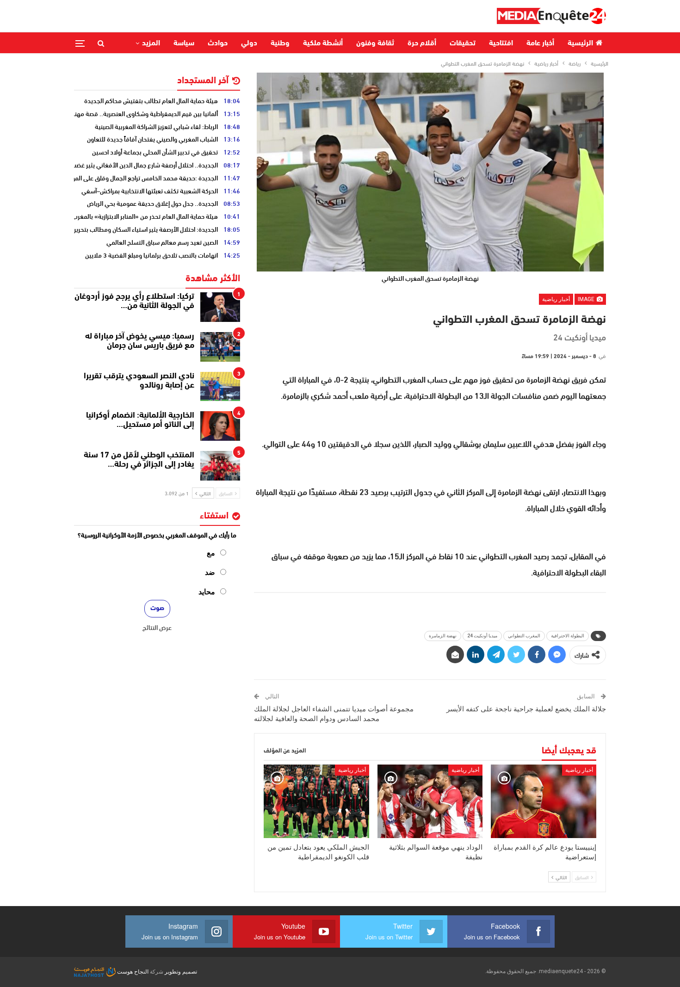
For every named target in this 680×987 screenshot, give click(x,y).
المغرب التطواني (524, 635)
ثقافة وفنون (375, 43)
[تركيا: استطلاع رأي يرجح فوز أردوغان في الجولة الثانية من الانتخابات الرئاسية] (220, 307)
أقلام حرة (422, 43)
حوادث (218, 43)
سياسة (183, 43)
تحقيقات (463, 43)
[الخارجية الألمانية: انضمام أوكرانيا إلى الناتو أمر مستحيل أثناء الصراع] (220, 426)
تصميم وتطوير (181, 971)
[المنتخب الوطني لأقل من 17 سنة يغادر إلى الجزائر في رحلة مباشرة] (220, 466)
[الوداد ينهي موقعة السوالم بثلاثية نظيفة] (430, 801)
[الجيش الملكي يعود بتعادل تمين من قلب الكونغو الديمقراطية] (316, 801)
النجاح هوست (132, 971)
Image (587, 299)
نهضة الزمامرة (443, 635)
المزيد (151, 43)
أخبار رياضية (556, 299)
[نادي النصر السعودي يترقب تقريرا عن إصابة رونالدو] (220, 386)
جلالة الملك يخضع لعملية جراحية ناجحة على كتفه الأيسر (526, 709)
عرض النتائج (157, 627)
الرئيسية (580, 43)
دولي (249, 43)
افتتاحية (501, 43)
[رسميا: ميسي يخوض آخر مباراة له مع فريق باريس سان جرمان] (220, 347)
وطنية (280, 43)
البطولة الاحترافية (567, 635)
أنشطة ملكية (323, 43)
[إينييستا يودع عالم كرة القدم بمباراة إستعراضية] (543, 801)
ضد (210, 572)
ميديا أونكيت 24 (482, 635)
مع (211, 553)
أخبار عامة (540, 43)
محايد (206, 592)
